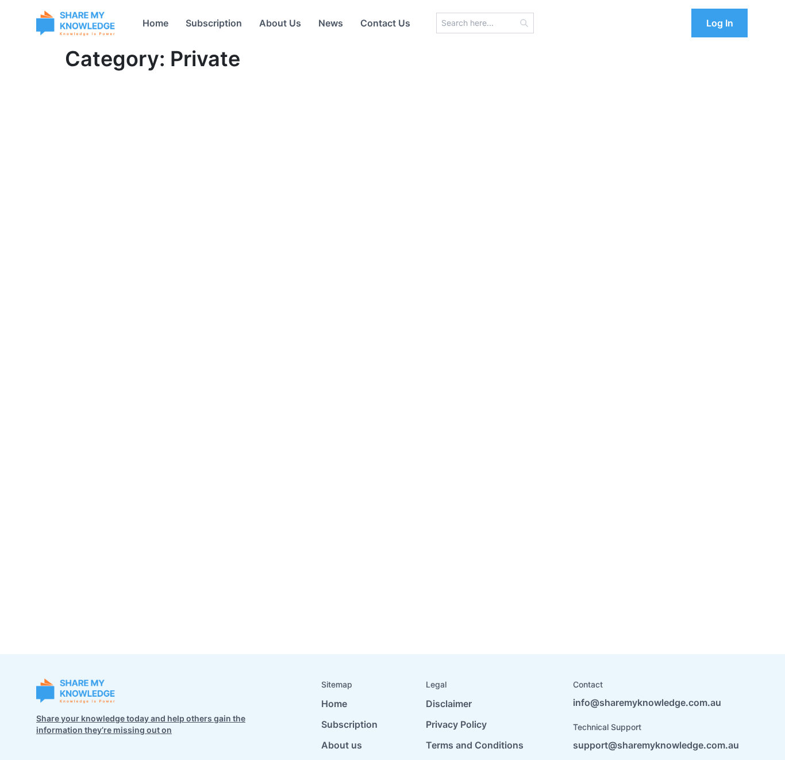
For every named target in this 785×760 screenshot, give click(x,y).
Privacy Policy (456, 724)
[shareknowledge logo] (76, 691)
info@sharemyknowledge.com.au (647, 702)
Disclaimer (449, 703)
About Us (280, 23)
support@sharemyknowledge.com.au (656, 745)
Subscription (214, 23)
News (330, 23)
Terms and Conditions (475, 745)
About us (341, 745)
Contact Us (385, 23)
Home (155, 23)
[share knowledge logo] (76, 23)
